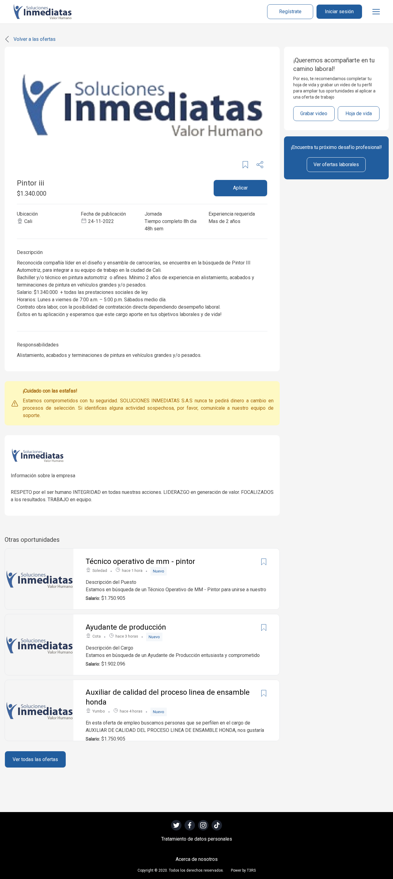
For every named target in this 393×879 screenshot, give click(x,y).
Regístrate (290, 11)
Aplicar (240, 188)
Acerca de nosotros (197, 859)
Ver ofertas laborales (336, 164)
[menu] (376, 11)
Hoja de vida (358, 113)
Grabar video (313, 113)
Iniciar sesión (339, 11)
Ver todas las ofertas (35, 759)
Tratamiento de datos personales (196, 839)
